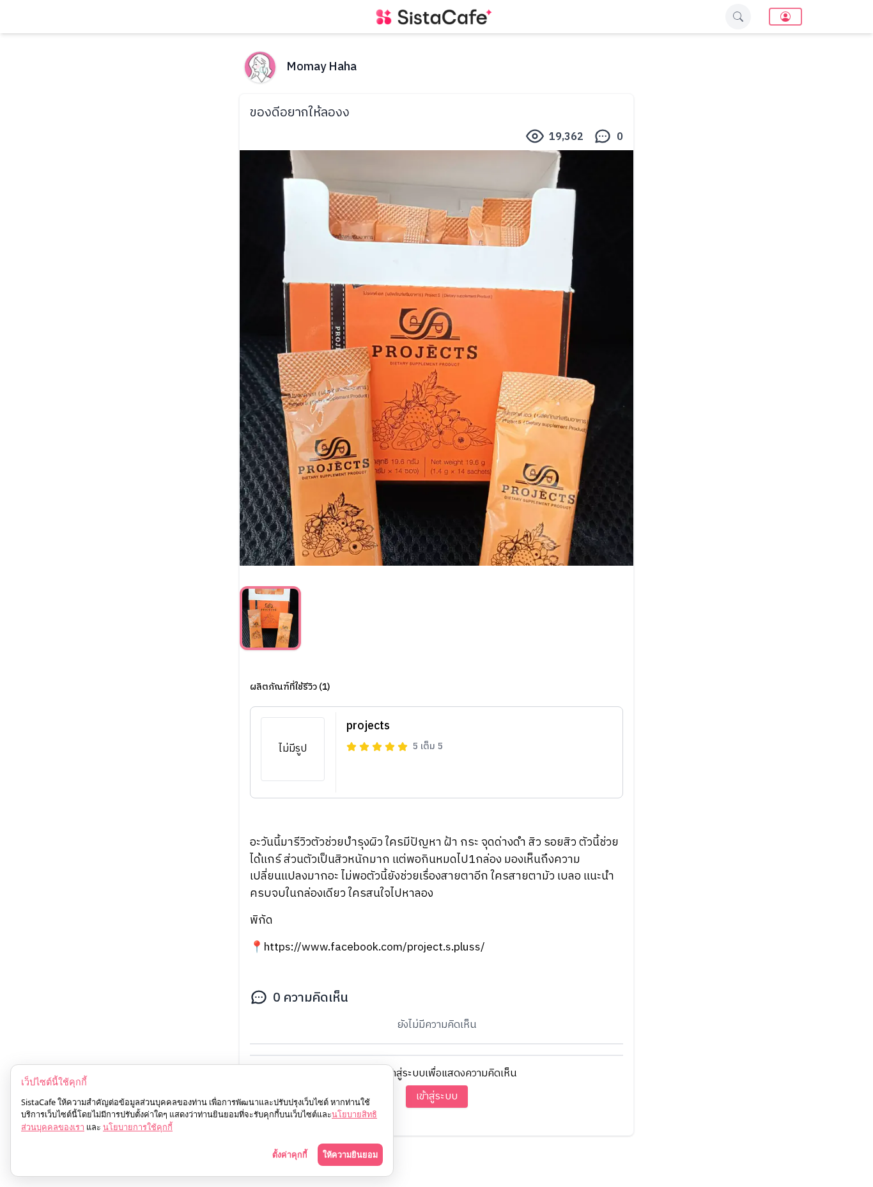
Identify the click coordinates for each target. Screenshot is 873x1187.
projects (368, 726)
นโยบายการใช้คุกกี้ (138, 1127)
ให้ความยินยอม (350, 1154)
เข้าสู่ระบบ (437, 1096)
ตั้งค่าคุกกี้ (289, 1154)
